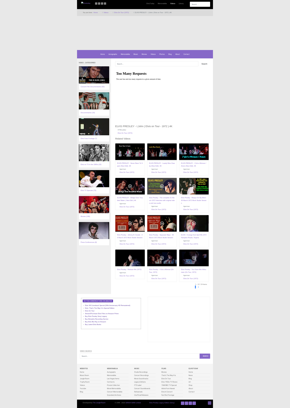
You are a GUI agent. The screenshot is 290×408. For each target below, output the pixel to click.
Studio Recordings (141, 372)
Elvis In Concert (167, 392)
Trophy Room (85, 382)
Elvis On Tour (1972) (125, 133)
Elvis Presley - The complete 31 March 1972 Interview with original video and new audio (162, 200)
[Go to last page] (206, 287)
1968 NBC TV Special (169, 385)
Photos (162, 54)
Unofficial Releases (141, 395)
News (191, 375)
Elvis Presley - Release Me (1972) (129, 269)
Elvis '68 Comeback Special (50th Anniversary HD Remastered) (107, 305)
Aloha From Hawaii (168, 388)
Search (204, 63)
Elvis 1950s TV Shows (169, 382)
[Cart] (187, 3)
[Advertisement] (145, 33)
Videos (153, 54)
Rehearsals (138, 392)
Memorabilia (125, 54)
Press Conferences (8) (89, 242)
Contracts (111, 382)
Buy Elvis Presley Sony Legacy (96, 316)
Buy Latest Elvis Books (93, 324)
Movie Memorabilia (114, 388)
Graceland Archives (114, 395)
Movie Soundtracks (141, 379)
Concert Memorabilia (114, 392)
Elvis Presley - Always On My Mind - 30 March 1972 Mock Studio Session (194, 200)
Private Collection (113, 385)
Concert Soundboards (142, 388)
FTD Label (137, 385)
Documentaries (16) (88, 113)
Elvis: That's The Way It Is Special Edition (99, 308)
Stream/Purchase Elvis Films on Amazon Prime (102, 313)
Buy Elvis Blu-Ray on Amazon (95, 322)
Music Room (84, 375)
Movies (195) (85, 216)
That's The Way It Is (168, 375)
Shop (190, 385)
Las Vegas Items (113, 379)
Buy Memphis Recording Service (96, 319)
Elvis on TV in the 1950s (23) (91, 164)
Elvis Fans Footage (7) (89, 138)
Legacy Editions (140, 382)
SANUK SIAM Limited (133, 403)
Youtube (83, 388)
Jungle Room (84, 379)
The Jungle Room (99, 403)
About (177, 54)
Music (136, 54)
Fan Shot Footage (167, 395)
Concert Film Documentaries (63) (93, 87)
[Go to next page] (202, 287)
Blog (170, 54)
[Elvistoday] (86, 3)
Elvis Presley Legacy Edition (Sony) (162, 403)
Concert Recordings (141, 375)
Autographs (113, 54)
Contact (187, 54)
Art (190, 382)
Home (102, 54)
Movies (144, 54)
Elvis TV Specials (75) (88, 190)
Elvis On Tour (89, 311)
